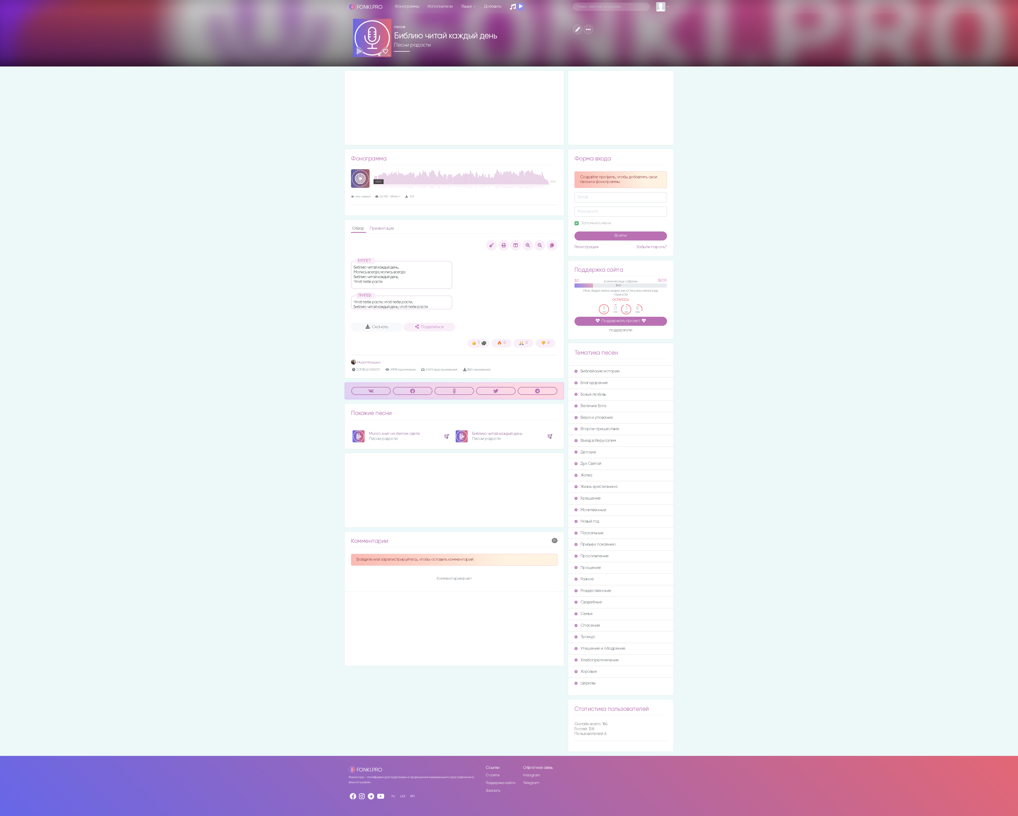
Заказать (493, 790)
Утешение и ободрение (603, 648)
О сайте (493, 775)
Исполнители (440, 6)
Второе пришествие (600, 429)
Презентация (382, 228)
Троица (588, 637)
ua (402, 796)
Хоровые (589, 672)
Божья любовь (593, 394)
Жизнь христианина (599, 487)
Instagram (531, 775)
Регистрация (586, 247)
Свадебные (591, 602)
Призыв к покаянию (598, 544)
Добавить (492, 6)
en (412, 796)
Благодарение (594, 383)
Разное (587, 579)
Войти (621, 236)
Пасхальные (592, 533)
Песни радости (412, 45)
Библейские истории (600, 371)
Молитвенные (593, 510)
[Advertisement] (454, 108)
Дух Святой (591, 464)
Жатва (586, 475)
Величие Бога (593, 406)
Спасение (590, 625)
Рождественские (596, 591)
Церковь (588, 683)
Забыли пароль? (651, 247)
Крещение (591, 498)
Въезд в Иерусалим (598, 441)
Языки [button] (467, 6)
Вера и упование (597, 418)
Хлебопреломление (600, 660)
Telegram (531, 783)
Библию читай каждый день (497, 434)
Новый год (590, 521)
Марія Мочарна (368, 362)
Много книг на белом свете (394, 434)
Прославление (595, 556)
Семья (587, 614)
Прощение (591, 568)
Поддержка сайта (500, 783)
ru (393, 796)
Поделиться (432, 327)
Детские (588, 452)
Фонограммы (407, 6)
